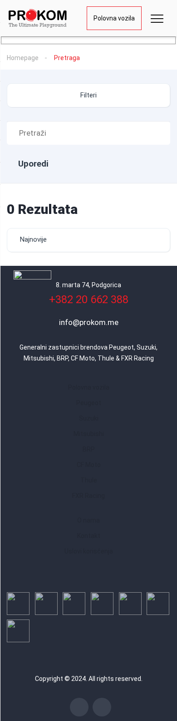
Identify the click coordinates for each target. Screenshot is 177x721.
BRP (89, 449)
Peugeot (88, 402)
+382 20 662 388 (88, 299)
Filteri (88, 95)
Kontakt (88, 535)
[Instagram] (102, 707)
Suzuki (88, 418)
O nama (88, 520)
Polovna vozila (114, 18)
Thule (88, 480)
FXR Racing (88, 495)
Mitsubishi (89, 433)
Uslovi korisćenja (88, 551)
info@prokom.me (88, 322)
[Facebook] (79, 707)
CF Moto (89, 464)
